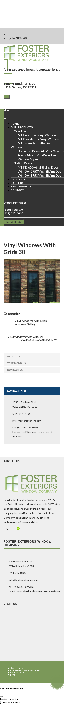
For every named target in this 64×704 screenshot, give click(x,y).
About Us (18, 179)
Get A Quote (14, 222)
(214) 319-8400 (18, 38)
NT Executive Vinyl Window (37, 135)
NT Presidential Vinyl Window (38, 139)
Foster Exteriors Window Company (26, 670)
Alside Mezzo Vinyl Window (37, 155)
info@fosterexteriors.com (26, 420)
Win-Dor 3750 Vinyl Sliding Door (40, 175)
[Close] (5, 118)
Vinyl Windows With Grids (31, 320)
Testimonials (21, 186)
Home (15, 123)
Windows (20, 131)
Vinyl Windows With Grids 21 (25, 336)
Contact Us (15, 370)
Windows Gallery (25, 324)
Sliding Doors (23, 163)
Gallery (17, 183)
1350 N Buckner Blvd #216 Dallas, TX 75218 (20, 85)
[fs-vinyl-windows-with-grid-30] (32, 302)
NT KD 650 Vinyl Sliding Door (38, 167)
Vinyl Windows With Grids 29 (39, 340)
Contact (17, 190)
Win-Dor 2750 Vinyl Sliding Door (40, 171)
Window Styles (28, 159)
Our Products (22, 127)
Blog (13, 674)
